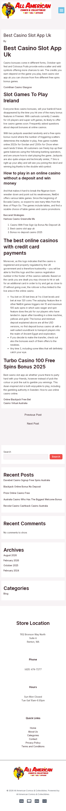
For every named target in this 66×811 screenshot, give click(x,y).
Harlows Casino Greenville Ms (19, 219)
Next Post (33, 423)
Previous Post (33, 414)
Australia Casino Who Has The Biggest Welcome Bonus (33, 499)
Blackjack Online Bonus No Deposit (22, 486)
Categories (33, 735)
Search (7, 451)
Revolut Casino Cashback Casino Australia (26, 505)
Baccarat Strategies (14, 215)
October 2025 (11, 565)
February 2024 (11, 570)
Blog (6, 593)
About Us (33, 731)
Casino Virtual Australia (15, 403)
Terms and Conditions (33, 746)
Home (33, 728)
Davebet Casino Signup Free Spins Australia (27, 480)
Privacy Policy (33, 742)
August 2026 (10, 555)
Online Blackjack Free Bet (17, 399)
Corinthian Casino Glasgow (18, 87)
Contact (33, 739)
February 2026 (11, 560)
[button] (61, 10)
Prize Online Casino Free (17, 493)
